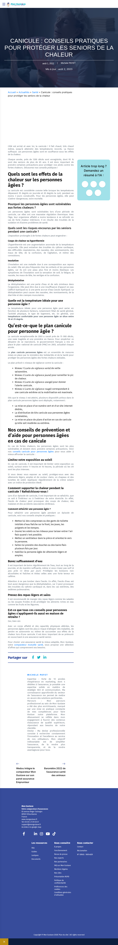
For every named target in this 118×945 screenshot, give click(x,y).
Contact (80, 847)
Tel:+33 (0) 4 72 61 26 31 (30, 822)
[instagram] (41, 835)
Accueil (12, 92)
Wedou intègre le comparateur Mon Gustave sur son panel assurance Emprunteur (26, 775)
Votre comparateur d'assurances (35, 809)
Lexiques (35, 855)
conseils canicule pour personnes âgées (33, 451)
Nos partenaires (60, 862)
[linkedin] (35, 835)
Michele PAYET (68, 63)
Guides (34, 852)
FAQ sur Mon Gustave (62, 865)
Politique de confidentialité (60, 881)
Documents (36, 859)
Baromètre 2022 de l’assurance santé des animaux (54, 772)
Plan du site (63, 935)
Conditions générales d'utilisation (62, 893)
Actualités (24, 92)
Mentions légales (61, 869)
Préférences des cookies (60, 888)
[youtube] (48, 835)
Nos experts (59, 858)
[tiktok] (54, 835)
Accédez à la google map (31, 827)
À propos (57, 847)
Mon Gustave (27, 806)
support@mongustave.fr (31, 824)
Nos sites (57, 873)
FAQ (33, 848)
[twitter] (30, 835)
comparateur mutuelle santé (28, 645)
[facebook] (24, 835)
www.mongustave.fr (29, 819)
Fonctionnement (60, 850)
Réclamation (82, 851)
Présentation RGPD (61, 877)
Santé (35, 92)
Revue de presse (60, 854)
